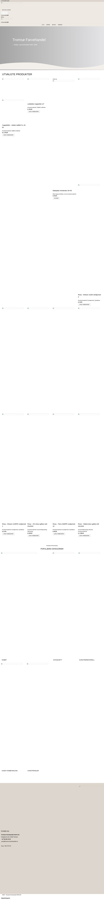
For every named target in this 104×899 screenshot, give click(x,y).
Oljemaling (30, 531)
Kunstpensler (90, 300)
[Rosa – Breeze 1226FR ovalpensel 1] (12, 360)
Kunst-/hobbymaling (42, 529)
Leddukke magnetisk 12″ (35, 104)
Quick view (4, 122)
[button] (8, 135)
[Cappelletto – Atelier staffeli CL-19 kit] (12, 88)
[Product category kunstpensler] (52, 660)
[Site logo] (11, 5)
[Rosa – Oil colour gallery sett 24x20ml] (38, 360)
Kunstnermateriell (6, 130)
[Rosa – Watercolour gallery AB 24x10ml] (88, 360)
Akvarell (91, 529)
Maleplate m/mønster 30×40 (62, 190)
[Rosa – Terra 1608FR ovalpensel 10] (63, 360)
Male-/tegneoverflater (58, 194)
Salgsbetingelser (5, 898)
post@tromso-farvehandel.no (9, 841)
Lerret (65, 194)
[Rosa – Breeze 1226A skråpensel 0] (88, 131)
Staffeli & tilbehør (16, 130)
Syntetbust (97, 300)
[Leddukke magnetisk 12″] (38, 88)
